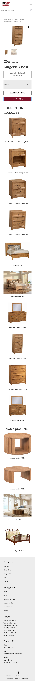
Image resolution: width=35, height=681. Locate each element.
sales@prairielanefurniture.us (13, 654)
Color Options (8, 607)
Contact (6, 611)
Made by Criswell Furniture (17, 74)
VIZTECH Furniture (23, 678)
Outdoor (6, 581)
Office (5, 578)
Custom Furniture (9, 603)
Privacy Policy (25, 676)
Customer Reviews (9, 599)
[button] (28, 27)
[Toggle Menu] (31, 4)
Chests (16, 19)
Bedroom (10, 19)
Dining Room (7, 570)
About (5, 595)
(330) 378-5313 (9, 647)
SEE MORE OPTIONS (17, 93)
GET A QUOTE (17, 99)
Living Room (7, 574)
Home (5, 19)
